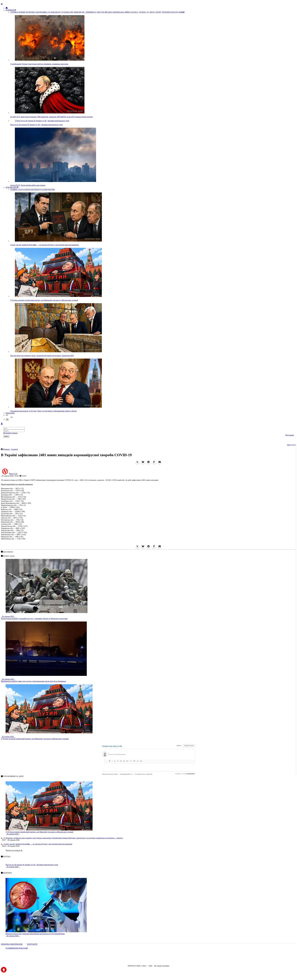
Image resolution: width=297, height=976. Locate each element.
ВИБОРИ (78, 12)
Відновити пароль (10, 433)
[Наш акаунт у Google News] (154, 960)
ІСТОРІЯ (44, 189)
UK (288, 445)
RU (294, 445)
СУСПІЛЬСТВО (67, 12)
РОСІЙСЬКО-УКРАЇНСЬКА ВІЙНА (116, 12)
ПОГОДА (175, 12)
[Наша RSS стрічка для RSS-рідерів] (166, 960)
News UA (13, 473)
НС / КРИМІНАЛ (89, 12)
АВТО (152, 12)
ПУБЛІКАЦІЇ (11, 187)
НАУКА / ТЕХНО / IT (140, 12)
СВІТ (99, 12)
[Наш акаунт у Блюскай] (136, 960)
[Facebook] (154, 462)
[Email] (159, 462)
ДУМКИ (13, 189)
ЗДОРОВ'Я (166, 12)
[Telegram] (148, 462)
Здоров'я (14, 449)
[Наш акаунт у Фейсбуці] (141, 960)
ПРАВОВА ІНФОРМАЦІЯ (12, 944)
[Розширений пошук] (7, 419)
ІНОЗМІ (51, 189)
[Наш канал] (161, 960)
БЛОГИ (27, 189)
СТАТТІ (21, 189)
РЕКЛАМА (10, 413)
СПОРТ (158, 12)
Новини (6, 449)
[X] (137, 462)
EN (291, 445)
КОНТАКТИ (32, 944)
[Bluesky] (143, 462)
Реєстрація (289, 435)
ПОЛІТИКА (31, 12)
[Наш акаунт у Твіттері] (131, 960)
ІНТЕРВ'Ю (35, 189)
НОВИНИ (10, 10)
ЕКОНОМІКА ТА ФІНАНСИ (48, 12)
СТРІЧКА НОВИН (17, 12)
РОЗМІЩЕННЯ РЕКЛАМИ (17, 948)
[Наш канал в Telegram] (147, 960)
